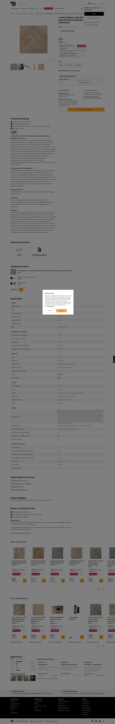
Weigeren (50, 310)
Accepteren (61, 310)
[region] (58, 302)
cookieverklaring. (50, 306)
